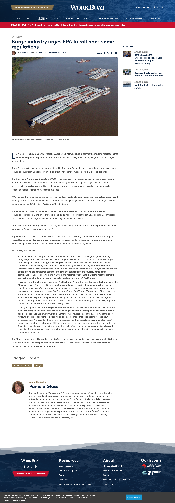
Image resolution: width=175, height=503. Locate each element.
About (154, 19)
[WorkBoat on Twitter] (157, 7)
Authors (106, 475)
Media (56, 19)
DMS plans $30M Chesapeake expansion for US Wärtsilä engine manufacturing (148, 59)
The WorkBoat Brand (112, 466)
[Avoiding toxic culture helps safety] (127, 84)
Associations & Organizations (116, 480)
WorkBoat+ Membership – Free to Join (32, 7)
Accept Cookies (134, 497)
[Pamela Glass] (14, 53)
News (27, 19)
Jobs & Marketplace (134, 19)
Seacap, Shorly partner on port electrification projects (148, 74)
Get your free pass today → (114, 25)
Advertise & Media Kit (112, 470)
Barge (38, 365)
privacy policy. (19, 500)
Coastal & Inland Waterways (47, 53)
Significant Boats (43, 21)
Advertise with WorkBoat (109, 19)
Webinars (63, 480)
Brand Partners (66, 466)
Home (17, 19)
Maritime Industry (21, 365)
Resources (71, 19)
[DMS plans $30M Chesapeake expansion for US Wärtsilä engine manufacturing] (127, 54)
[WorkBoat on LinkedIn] (163, 7)
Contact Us (108, 484)
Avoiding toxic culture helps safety (148, 86)
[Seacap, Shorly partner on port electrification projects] (127, 72)
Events (86, 19)
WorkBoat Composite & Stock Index (75, 484)
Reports (62, 475)
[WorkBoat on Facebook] (154, 7)
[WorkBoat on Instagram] (160, 7)
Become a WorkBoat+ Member (30, 474)
